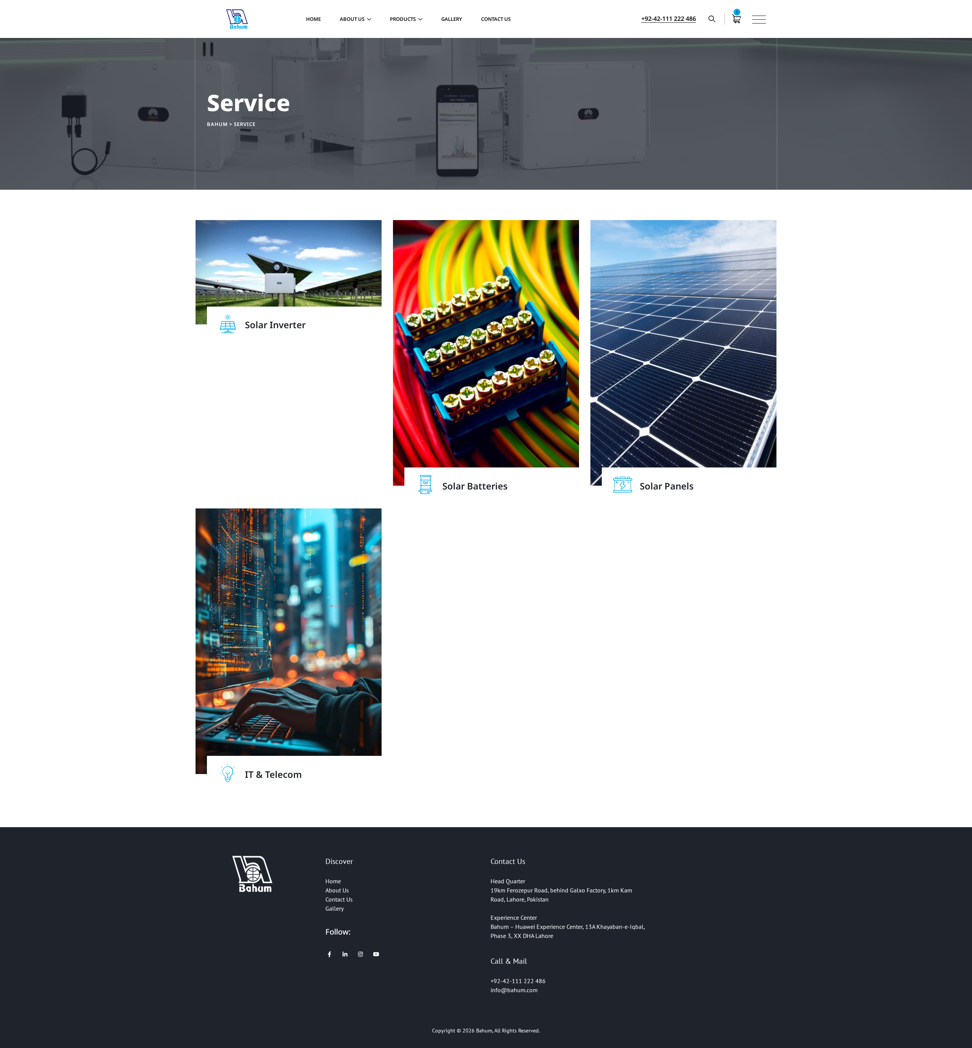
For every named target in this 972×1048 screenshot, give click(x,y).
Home (313, 19)
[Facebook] (329, 954)
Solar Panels (667, 486)
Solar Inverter (275, 324)
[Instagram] (360, 954)
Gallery (451, 19)
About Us (352, 19)
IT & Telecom (273, 774)
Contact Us (496, 19)
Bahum (484, 1030)
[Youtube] (376, 954)
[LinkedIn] (345, 954)
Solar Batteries (475, 486)
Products (403, 19)
